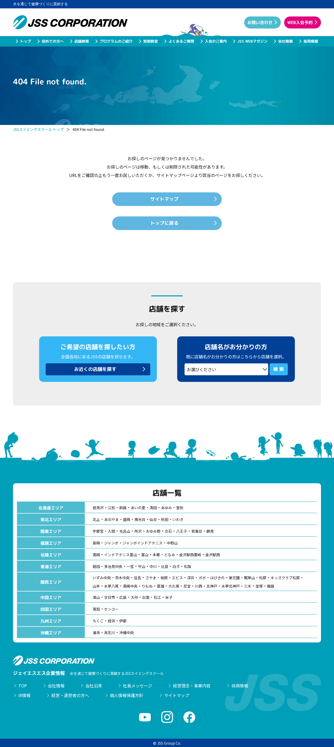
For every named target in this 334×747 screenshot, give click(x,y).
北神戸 (211, 586)
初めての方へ (52, 41)
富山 (144, 554)
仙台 (153, 519)
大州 (134, 597)
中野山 (172, 542)
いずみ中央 (102, 577)
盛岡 (126, 519)
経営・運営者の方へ (70, 695)
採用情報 (310, 41)
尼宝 (187, 586)
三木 (247, 586)
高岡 (96, 554)
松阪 (187, 566)
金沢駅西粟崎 (190, 554)
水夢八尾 (111, 586)
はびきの (217, 577)
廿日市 (109, 597)
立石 (168, 531)
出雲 (146, 597)
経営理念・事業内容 (192, 685)
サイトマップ (176, 695)
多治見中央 (113, 566)
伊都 (123, 620)
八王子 (181, 531)
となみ (169, 554)
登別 (179, 507)
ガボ (202, 577)
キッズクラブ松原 (285, 577)
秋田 (164, 519)
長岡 (96, 542)
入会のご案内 (215, 41)
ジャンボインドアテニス (143, 542)
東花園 (234, 577)
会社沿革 (93, 685)
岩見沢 (98, 507)
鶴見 (210, 531)
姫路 (270, 586)
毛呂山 (124, 531)
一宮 (130, 566)
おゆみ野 (153, 531)
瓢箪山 (249, 577)
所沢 (138, 531)
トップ (25, 41)
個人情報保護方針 (126, 695)
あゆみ (166, 507)
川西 (198, 586)
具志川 (109, 632)
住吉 (137, 577)
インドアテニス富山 (120, 554)
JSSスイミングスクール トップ (38, 129)
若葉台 (196, 531)
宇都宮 (98, 531)
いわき (177, 519)
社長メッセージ (137, 685)
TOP (22, 685)
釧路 (123, 507)
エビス (177, 577)
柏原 (164, 577)
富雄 (160, 586)
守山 (141, 566)
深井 (190, 577)
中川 (153, 566)
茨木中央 (122, 577)
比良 (164, 566)
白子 (176, 566)
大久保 (173, 586)
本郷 (156, 554)
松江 (157, 597)
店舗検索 (81, 41)
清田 (153, 507)
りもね (147, 586)
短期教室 (150, 41)
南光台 (139, 519)
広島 (123, 597)
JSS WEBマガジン (252, 41)
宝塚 (259, 586)
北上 (96, 519)
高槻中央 (130, 586)
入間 (111, 531)
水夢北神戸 (231, 586)
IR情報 (24, 695)
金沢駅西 (212, 554)
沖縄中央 (126, 632)
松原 (262, 577)
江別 (111, 507)
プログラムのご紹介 (115, 41)
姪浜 (111, 620)
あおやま (111, 519)
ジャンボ (111, 542)
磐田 (96, 566)
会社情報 (285, 41)
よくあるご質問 (181, 41)
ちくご (98, 620)
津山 (96, 597)
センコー (111, 609)
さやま (150, 577)
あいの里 (138, 507)
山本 (96, 586)
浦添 (96, 632)
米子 (168, 597)
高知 (96, 609)
